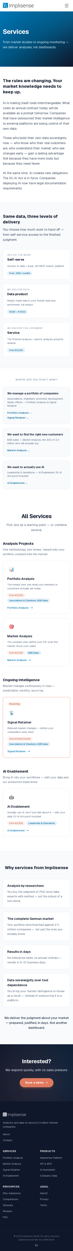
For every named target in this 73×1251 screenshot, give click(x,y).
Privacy (44, 1199)
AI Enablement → (17, 483)
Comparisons (10, 1199)
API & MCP (46, 1163)
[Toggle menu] (66, 5)
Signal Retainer (11, 1169)
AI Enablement (11, 1175)
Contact (7, 1140)
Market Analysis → (18, 450)
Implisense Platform (51, 1157)
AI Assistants (47, 1169)
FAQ (5, 1217)
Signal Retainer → (18, 417)
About (6, 1134)
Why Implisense (12, 1193)
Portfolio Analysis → (19, 412)
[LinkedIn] (36, 1245)
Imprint (43, 1193)
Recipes (7, 1211)
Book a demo (34, 1082)
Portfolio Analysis (13, 1157)
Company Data (48, 1175)
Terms (43, 1205)
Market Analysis (12, 1163)
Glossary (8, 1205)
